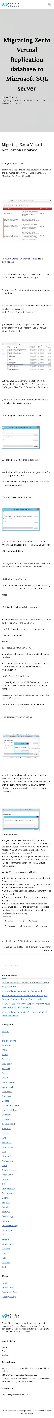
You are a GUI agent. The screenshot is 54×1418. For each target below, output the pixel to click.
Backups (6, 1059)
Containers (7, 1091)
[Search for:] (27, 965)
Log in (5, 1283)
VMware (6, 1249)
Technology (7, 1216)
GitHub (5, 1119)
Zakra (48, 1411)
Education (7, 1115)
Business (6, 1068)
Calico (5, 1073)
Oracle (5, 1179)
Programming (8, 1189)
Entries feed (7, 1288)
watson (5, 1253)
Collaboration (8, 1082)
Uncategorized (9, 1230)
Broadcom (7, 1064)
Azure (5, 1054)
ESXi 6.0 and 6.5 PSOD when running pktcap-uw (26, 941)
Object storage (9, 1170)
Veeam (5, 1239)
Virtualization (8, 1244)
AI (3, 1036)
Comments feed (9, 1292)
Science (5, 1198)
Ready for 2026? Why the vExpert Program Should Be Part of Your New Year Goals (26, 1006)
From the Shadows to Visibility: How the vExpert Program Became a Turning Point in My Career (24, 997)
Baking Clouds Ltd (27, 1411)
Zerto (4, 1267)
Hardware (6, 1128)
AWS (4, 1050)
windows (6, 1262)
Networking (7, 1161)
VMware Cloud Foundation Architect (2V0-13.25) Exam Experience (24, 1014)
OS (3, 1184)
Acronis (5, 1031)
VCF (4, 1235)
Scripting (6, 1202)
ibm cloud (6, 1142)
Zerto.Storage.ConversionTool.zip (22, 259)
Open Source (8, 1175)
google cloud (8, 1124)
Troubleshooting (10, 1225)
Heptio (5, 1133)
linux (4, 1151)
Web (4, 1258)
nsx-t (4, 1165)
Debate (5, 1101)
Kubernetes (7, 1147)
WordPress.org (9, 1297)
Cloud (5, 1078)
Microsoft (6, 1156)
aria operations (9, 1041)
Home (4, 1347)
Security (6, 1207)
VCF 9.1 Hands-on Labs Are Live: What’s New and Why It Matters (25, 985)
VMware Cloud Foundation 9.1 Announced (22, 991)
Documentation (9, 1110)
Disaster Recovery (10, 1105)
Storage (6, 1211)
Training (5, 1221)
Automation (7, 1045)
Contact (5, 1355)
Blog (4, 1351)
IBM (4, 1138)
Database (6, 1096)
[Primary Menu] (50, 5)
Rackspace (7, 1193)
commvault (7, 1087)
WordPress (28, 1414)
